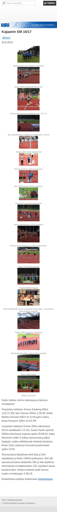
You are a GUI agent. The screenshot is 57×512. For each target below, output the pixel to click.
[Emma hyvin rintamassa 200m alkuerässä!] (28, 234)
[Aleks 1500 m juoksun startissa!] (28, 320)
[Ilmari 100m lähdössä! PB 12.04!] (28, 75)
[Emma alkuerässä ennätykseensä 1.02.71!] (28, 99)
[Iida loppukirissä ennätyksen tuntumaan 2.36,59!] (28, 123)
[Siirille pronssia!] (28, 384)
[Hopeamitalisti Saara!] (28, 276)
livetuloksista (45, 479)
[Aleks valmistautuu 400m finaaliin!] (28, 213)
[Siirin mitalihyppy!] (28, 362)
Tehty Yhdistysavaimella (12, 500)
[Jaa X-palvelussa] (6, 39)
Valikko (51, 3)
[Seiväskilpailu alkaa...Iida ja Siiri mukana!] (28, 341)
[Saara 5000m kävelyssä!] (28, 255)
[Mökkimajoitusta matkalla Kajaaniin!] (28, 54)
